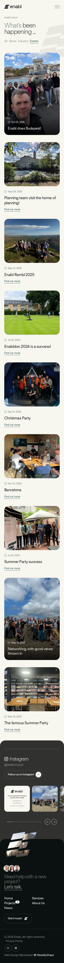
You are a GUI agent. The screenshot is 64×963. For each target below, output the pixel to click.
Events (34, 41)
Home (8, 898)
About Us (38, 903)
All (6, 41)
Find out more (12, 209)
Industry (23, 41)
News (13, 41)
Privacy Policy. (14, 941)
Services (38, 898)
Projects (9, 903)
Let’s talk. (13, 887)
